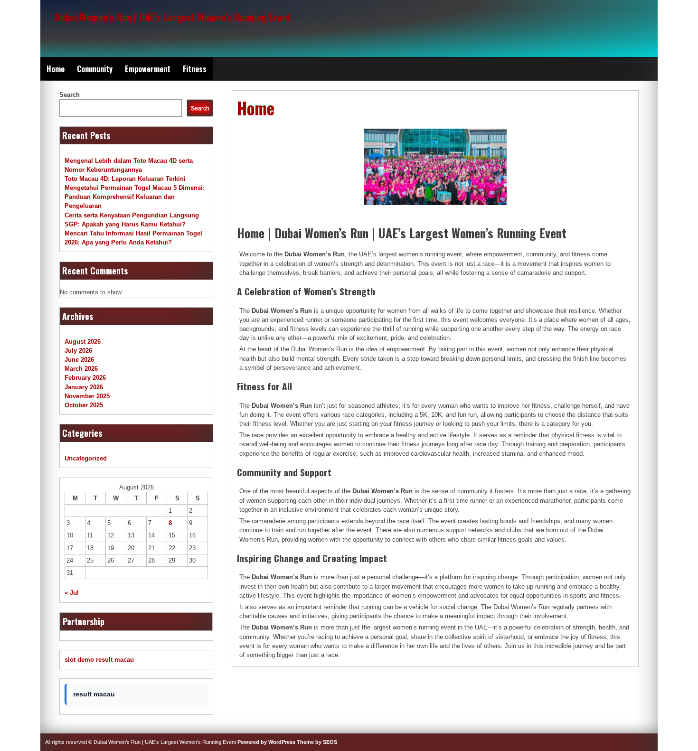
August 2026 (83, 341)
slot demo (79, 659)
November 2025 (87, 396)
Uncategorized (86, 458)
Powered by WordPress (266, 742)
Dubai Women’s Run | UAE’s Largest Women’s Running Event (173, 16)
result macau (115, 659)
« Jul (72, 592)
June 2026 (79, 359)
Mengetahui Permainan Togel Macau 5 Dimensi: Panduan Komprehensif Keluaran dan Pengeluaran (135, 196)
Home (56, 69)
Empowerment (147, 69)
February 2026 (85, 377)
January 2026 (84, 387)
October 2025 (84, 405)
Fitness (195, 69)
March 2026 (81, 368)
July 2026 (78, 350)
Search (69, 94)
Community (95, 69)
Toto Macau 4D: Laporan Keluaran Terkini (125, 178)
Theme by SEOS (317, 742)
